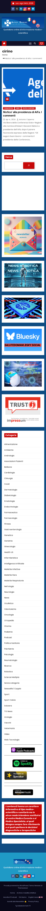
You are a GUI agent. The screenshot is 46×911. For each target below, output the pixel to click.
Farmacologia (10, 518)
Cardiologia (9, 472)
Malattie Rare (10, 575)
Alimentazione (10, 444)
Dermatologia (10, 489)
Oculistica (8, 603)
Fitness (7, 523)
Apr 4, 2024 (11, 119)
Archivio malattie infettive (26, 893)
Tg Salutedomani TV (23, 906)
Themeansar (23, 888)
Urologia (8, 717)
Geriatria (8, 540)
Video (6, 734)
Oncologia (9, 614)
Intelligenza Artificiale (14, 563)
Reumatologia (10, 660)
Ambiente (8, 450)
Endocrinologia (11, 506)
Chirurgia (8, 478)
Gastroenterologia (12, 529)
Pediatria (8, 631)
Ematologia (9, 501)
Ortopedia (9, 620)
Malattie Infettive (12, 569)
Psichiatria (9, 648)
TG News (8, 711)
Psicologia (8, 654)
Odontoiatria (10, 609)
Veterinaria (9, 728)
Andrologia (9, 455)
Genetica (8, 535)
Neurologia (9, 592)
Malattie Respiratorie (14, 580)
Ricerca (7, 665)
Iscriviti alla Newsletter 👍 (16, 901)
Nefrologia (9, 586)
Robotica (8, 671)
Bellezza (8, 467)
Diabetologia (10, 495)
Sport (6, 694)
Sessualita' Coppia (12, 688)
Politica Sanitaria (28, 108)
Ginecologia (9, 546)
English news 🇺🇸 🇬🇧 (35, 897)
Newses (37, 885)
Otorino (7, 626)
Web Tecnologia (11, 739)
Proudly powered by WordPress (16, 885)
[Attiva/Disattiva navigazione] (30, 43)
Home (5, 55)
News (18, 108)
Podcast (8, 637)
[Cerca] (28, 165)
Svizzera (8, 705)
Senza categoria (11, 683)
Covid (6, 484)
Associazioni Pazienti (13, 461)
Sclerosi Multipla (11, 677)
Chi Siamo (23, 897)
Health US (8, 552)
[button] (35, 43)
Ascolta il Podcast (10, 897)
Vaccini (7, 722)
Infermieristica (11, 557)
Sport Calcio (10, 700)
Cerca (8, 157)
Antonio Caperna (26, 119)
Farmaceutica (8, 108)
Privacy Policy (33, 901)
